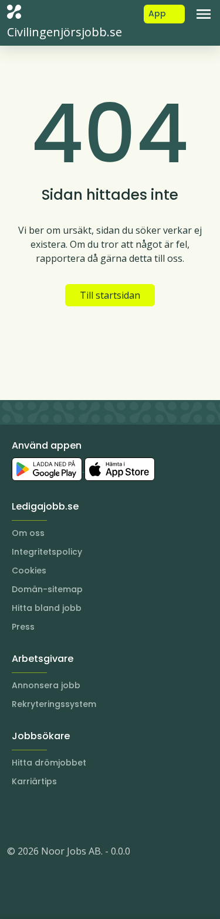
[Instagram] (16, 816)
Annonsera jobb (46, 685)
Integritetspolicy (47, 552)
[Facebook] (63, 816)
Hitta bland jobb (47, 608)
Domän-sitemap (47, 589)
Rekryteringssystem (54, 704)
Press (23, 627)
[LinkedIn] (40, 816)
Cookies (29, 570)
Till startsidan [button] (110, 295)
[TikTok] (86, 816)
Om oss (28, 533)
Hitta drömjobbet (49, 762)
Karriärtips (34, 781)
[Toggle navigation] (203, 14)
